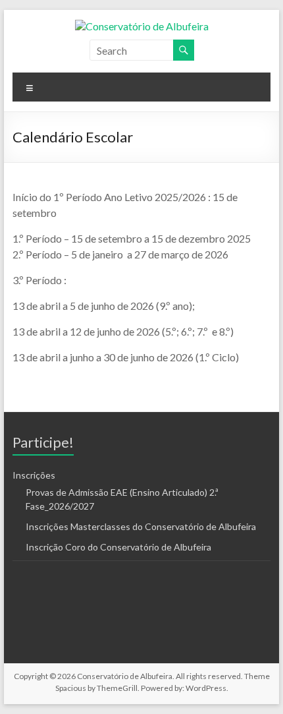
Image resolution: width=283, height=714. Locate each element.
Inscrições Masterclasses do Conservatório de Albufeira (141, 526)
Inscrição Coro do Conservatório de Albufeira (118, 546)
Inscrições (34, 475)
